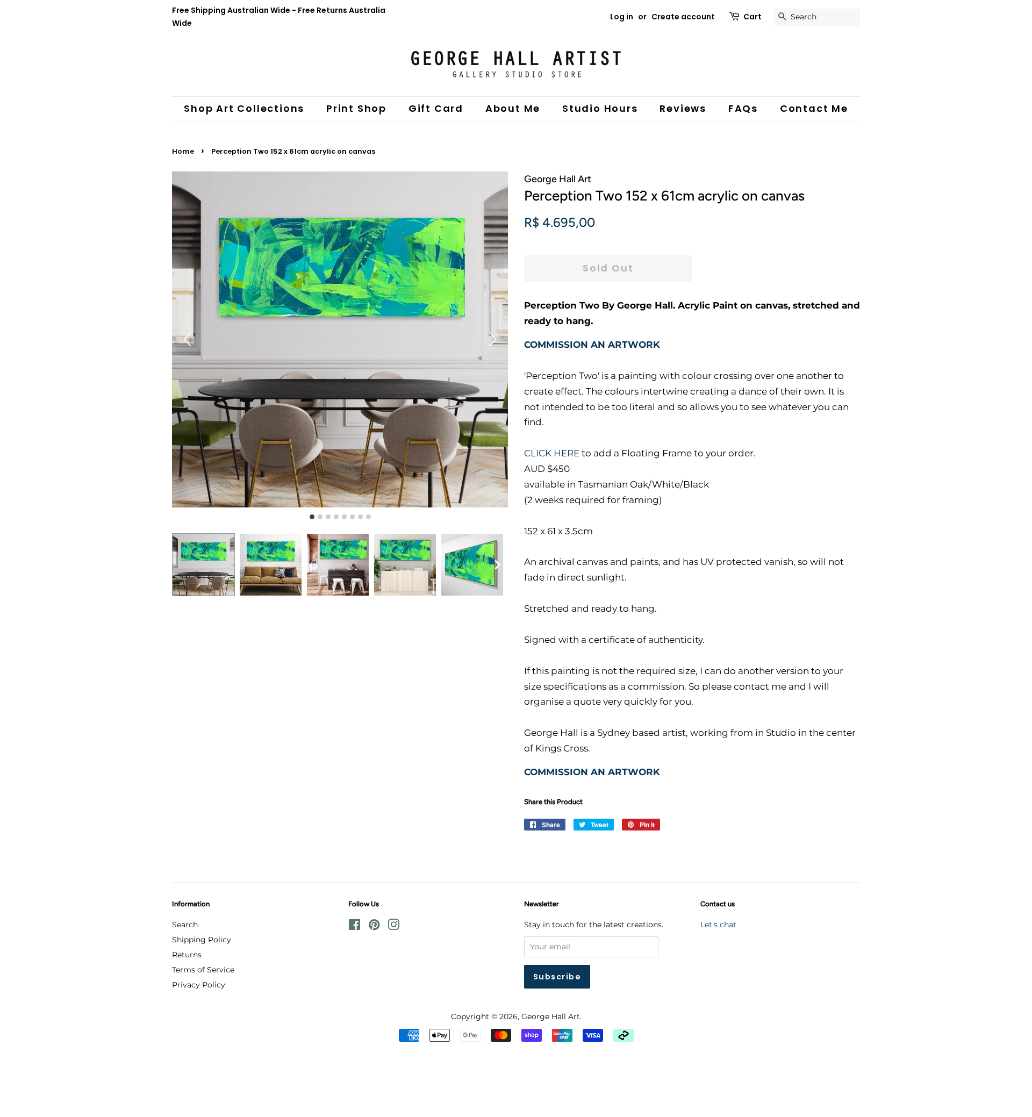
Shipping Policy (201, 939)
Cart (752, 16)
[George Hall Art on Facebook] (354, 927)
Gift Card (435, 108)
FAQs (743, 108)
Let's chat (718, 924)
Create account (683, 16)
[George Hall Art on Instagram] (393, 927)
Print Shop (356, 108)
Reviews (683, 108)
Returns (187, 955)
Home (183, 151)
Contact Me (814, 108)
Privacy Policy (198, 985)
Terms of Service (203, 970)
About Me (512, 108)
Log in (621, 16)
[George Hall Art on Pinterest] (374, 927)
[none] (497, 565)
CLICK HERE (551, 453)
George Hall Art (550, 1016)
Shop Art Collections (244, 108)
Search (185, 924)
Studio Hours (600, 108)
